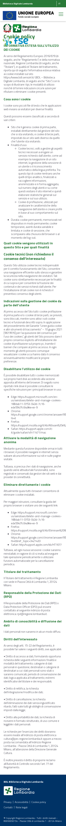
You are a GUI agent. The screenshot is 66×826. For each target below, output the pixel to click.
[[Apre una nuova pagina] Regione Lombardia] (26, 26)
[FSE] (15, 39)
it (59, 3)
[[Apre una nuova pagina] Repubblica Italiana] (7, 26)
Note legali (21, 807)
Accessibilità (21, 802)
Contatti (8, 807)
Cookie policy (38, 802)
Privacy (8, 802)
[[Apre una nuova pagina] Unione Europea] (28, 13)
